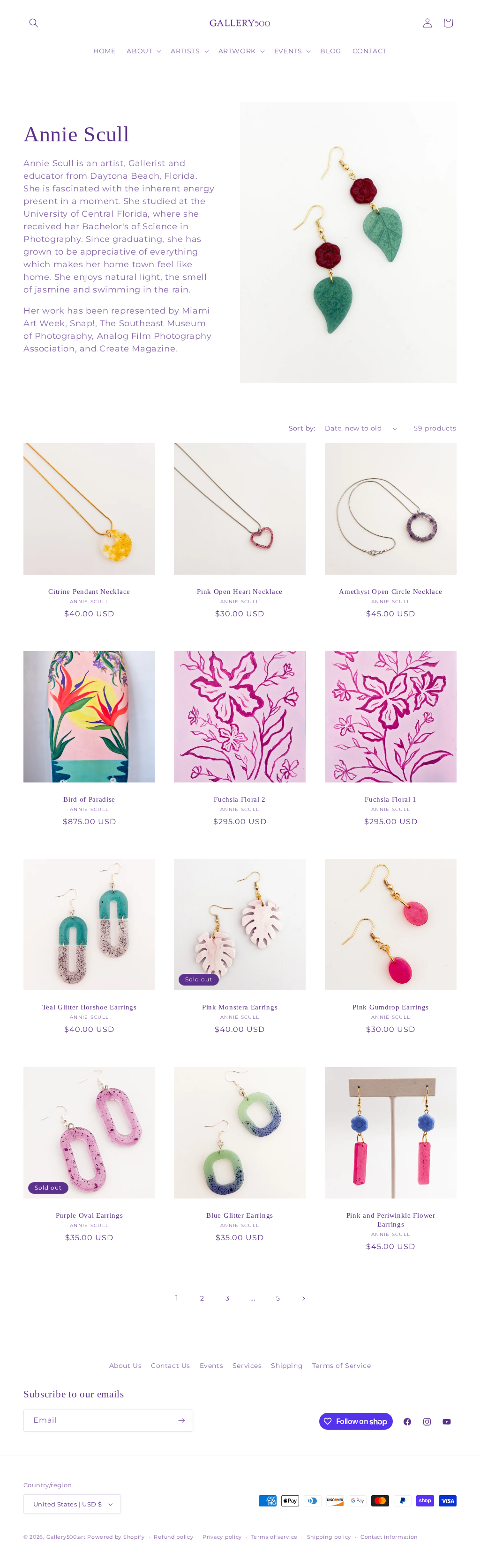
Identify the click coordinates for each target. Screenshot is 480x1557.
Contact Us (170, 1365)
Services (247, 1365)
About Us (125, 1365)
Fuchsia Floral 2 (240, 800)
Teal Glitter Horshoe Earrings (89, 1007)
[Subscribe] (181, 1421)
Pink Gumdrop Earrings (390, 1007)
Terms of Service (341, 1365)
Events (212, 1365)
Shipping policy (329, 1537)
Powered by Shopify (116, 1537)
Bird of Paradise (89, 800)
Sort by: (302, 428)
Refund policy (173, 1537)
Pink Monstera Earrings (240, 1007)
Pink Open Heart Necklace (240, 591)
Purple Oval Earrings (89, 1215)
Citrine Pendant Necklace (89, 591)
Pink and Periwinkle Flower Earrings (390, 1220)
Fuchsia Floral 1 (391, 800)
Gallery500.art (66, 1537)
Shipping (287, 1365)
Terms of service (274, 1537)
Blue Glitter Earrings (240, 1215)
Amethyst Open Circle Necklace (390, 591)
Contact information (389, 1537)
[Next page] (303, 1298)
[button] (33, 23)
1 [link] (177, 1298)
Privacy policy (222, 1537)
